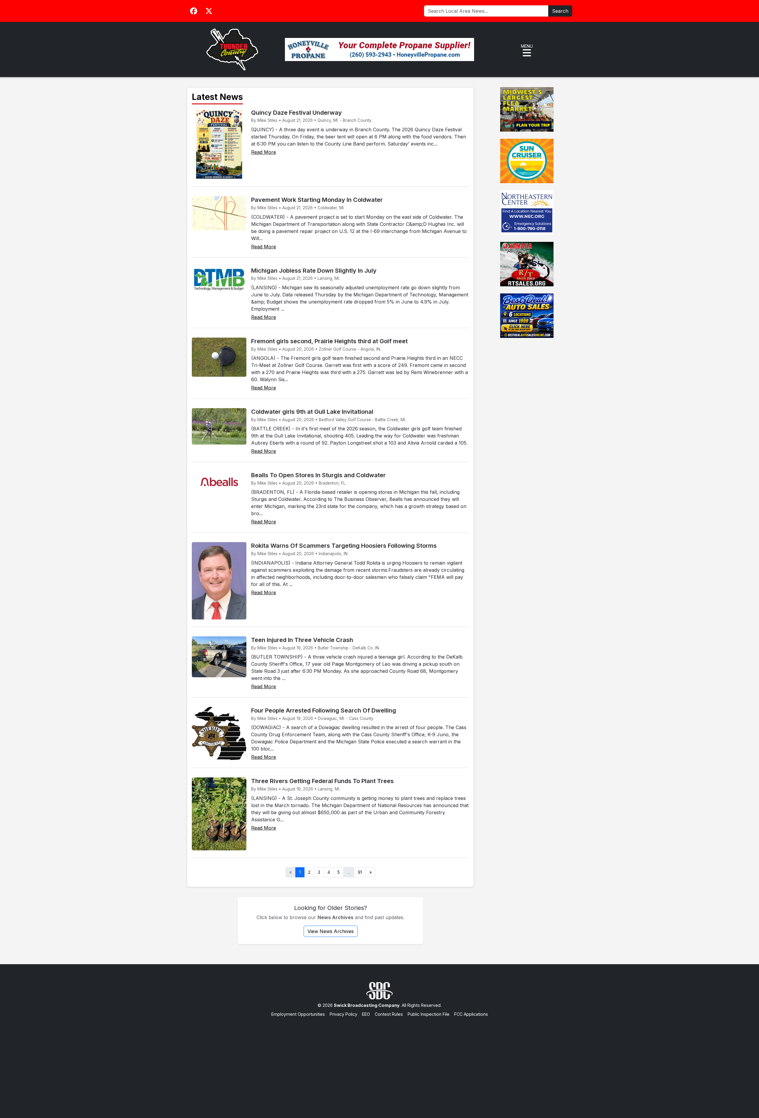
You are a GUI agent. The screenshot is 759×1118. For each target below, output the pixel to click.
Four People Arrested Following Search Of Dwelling (323, 710)
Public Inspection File (428, 1014)
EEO (366, 1014)
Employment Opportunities (298, 1014)
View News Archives (330, 931)
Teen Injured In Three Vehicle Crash (302, 639)
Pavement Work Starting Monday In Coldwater (317, 199)
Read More (263, 152)
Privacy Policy (343, 1014)
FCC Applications (471, 1014)
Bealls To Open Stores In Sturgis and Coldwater (318, 475)
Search (560, 11)
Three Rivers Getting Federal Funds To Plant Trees (322, 781)
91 (360, 872)
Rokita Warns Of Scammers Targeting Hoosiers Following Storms (344, 545)
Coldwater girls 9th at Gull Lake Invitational (312, 411)
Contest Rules (389, 1014)
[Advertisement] (379, 1061)
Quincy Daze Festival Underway (296, 112)
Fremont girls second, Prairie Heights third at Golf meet (329, 341)
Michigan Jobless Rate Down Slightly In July (314, 270)
